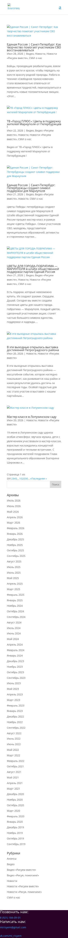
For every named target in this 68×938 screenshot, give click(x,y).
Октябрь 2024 (15, 611)
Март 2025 (13, 589)
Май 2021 (13, 777)
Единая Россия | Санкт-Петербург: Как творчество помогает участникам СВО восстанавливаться (34, 47)
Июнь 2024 (14, 633)
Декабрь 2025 (15, 539)
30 (26, 478)
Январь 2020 (15, 821)
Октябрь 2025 (15, 550)
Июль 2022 (13, 738)
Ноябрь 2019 (15, 833)
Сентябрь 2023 (16, 678)
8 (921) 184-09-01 (10, 917)
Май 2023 (13, 689)
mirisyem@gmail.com (13, 927)
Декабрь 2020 (15, 794)
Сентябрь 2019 (16, 844)
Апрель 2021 (15, 783)
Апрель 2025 (15, 583)
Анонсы (12, 858)
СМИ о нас (35, 58)
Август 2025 (14, 561)
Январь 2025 (15, 600)
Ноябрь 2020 (15, 799)
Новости (40, 53)
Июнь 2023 (14, 683)
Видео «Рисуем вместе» (21, 869)
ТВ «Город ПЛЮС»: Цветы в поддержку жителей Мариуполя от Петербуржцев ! (34, 124)
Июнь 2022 (14, 744)
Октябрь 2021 (15, 766)
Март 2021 (13, 788)
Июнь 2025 (14, 572)
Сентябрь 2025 (16, 556)
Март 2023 (13, 700)
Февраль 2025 (15, 594)
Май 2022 (13, 749)
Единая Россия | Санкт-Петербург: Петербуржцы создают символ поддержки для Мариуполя (31, 188)
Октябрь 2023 (15, 672)
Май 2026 (13, 511)
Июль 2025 (13, 567)
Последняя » (39, 478)
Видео (30, 53)
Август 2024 (14, 622)
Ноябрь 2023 (15, 666)
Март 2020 (13, 810)
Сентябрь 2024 (16, 617)
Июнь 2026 (14, 506)
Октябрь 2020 (15, 805)
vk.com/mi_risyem (11, 935)
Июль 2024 (13, 628)
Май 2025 (13, 578)
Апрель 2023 (15, 694)
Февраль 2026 (15, 528)
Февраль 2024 (15, 650)
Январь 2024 (15, 655)
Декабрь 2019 (15, 827)
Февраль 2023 (15, 705)
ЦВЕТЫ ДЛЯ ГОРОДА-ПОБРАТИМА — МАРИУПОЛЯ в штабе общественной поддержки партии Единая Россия (33, 269)
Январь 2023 (15, 711)
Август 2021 (14, 772)
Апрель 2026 (15, 517)
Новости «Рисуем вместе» (23, 886)
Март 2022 (13, 755)
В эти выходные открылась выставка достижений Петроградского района (33, 348)
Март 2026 (13, 522)
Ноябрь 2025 (15, 545)
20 (23, 478)
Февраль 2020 (15, 816)
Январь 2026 (15, 533)
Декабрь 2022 (15, 716)
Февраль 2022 (15, 761)
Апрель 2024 (15, 644)
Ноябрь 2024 (15, 605)
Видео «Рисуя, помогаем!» (23, 875)
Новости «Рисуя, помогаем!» (24, 892)
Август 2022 (14, 733)
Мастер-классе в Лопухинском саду (31, 417)
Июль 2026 (13, 500)
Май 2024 (13, 639)
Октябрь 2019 (15, 838)
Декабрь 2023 (15, 661)
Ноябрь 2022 (15, 722)
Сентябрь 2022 (16, 727)
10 (20, 478)
